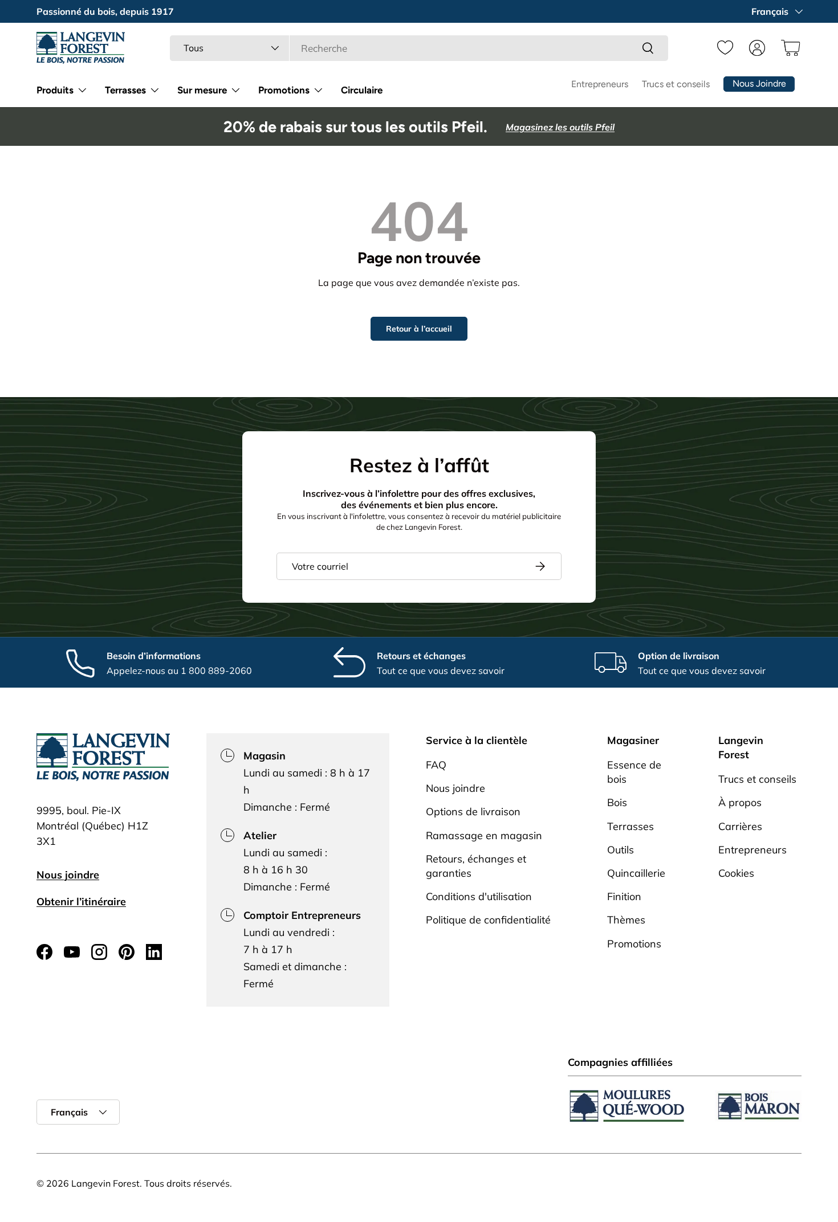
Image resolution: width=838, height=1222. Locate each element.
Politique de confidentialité (488, 920)
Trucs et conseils (676, 84)
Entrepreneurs (599, 84)
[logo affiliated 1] (627, 1106)
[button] (789, 47)
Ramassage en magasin (484, 835)
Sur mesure (202, 90)
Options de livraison (473, 812)
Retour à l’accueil (419, 329)
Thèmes (626, 920)
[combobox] (419, 48)
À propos (740, 803)
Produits (55, 90)
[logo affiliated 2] (758, 1106)
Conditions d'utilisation (479, 897)
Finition (624, 897)
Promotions (284, 90)
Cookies (736, 873)
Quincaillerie (636, 873)
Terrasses (125, 90)
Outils (620, 849)
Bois (617, 803)
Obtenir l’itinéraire (81, 901)
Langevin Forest (105, 1183)
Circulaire (362, 90)
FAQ (436, 764)
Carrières (740, 826)
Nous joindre (67, 874)
